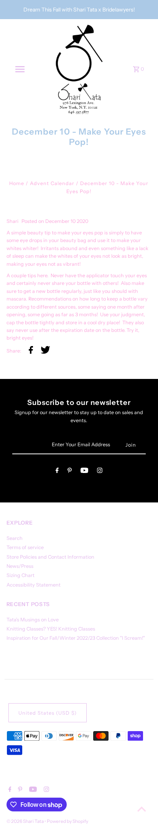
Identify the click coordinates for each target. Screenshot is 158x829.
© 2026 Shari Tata (25, 821)
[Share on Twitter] (45, 351)
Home (16, 183)
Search (15, 538)
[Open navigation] (20, 69)
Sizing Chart (21, 575)
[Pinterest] (69, 472)
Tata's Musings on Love (33, 620)
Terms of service (25, 547)
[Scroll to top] (141, 809)
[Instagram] (99, 472)
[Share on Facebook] (31, 351)
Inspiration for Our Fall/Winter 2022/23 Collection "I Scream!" (76, 638)
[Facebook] (57, 472)
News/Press (20, 566)
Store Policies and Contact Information (50, 557)
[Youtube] (84, 472)
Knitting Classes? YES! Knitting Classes (51, 629)
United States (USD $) (47, 713)
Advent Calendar (52, 183)
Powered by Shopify (67, 821)
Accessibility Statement (34, 585)
